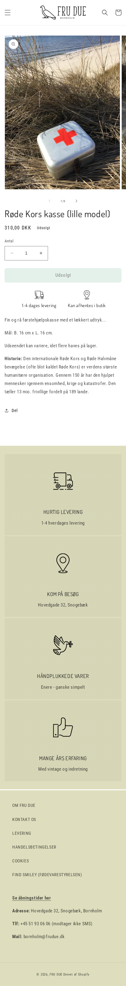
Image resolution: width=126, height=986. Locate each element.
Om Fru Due (23, 805)
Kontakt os (24, 819)
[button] (7, 12)
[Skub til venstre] (49, 201)
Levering (21, 833)
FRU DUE (56, 974)
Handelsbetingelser (34, 847)
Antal (9, 241)
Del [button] (15, 410)
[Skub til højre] (76, 201)
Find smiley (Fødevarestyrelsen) (47, 874)
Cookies (20, 860)
